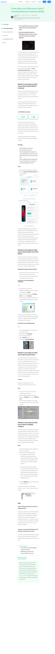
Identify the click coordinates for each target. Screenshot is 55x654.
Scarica (44, 1)
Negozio (28, 1)
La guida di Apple (25, 488)
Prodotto (20, 1)
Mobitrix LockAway (23, 575)
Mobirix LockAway (30, 94)
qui (32, 522)
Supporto (39, 1)
